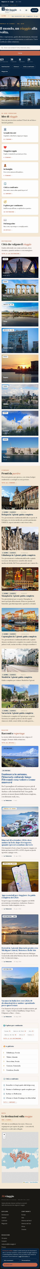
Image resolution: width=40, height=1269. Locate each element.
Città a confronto (28, 66)
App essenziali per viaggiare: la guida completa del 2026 (18, 896)
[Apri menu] (26, 10)
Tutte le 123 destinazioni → (11, 253)
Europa (7, 1031)
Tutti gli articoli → (9, 742)
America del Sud (10, 1034)
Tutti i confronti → (10, 1102)
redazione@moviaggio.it (9, 1244)
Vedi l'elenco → (7, 1119)
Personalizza (26, 1260)
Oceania (30, 1034)
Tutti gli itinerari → (9, 482)
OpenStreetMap (34, 1182)
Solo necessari (8, 1260)
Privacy (4, 1247)
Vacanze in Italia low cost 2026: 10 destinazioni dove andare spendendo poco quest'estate (18, 1003)
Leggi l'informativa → (24, 1256)
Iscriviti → (14, 5)
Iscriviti (34, 10)
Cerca (20, 53)
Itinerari (16, 66)
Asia (31, 1031)
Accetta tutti (8, 1264)
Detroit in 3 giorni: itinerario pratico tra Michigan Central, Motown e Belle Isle (20, 949)
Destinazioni (6, 66)
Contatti (4, 1241)
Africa (21, 1034)
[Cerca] (20, 10)
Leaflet (26, 1182)
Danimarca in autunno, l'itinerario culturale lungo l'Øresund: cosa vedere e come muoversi (18, 778)
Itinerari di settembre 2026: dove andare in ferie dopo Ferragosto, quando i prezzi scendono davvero (17, 842)
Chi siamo (4, 1238)
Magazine (5, 71)
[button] (24, 1154)
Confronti (4, 1220)
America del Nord (19, 1031)
